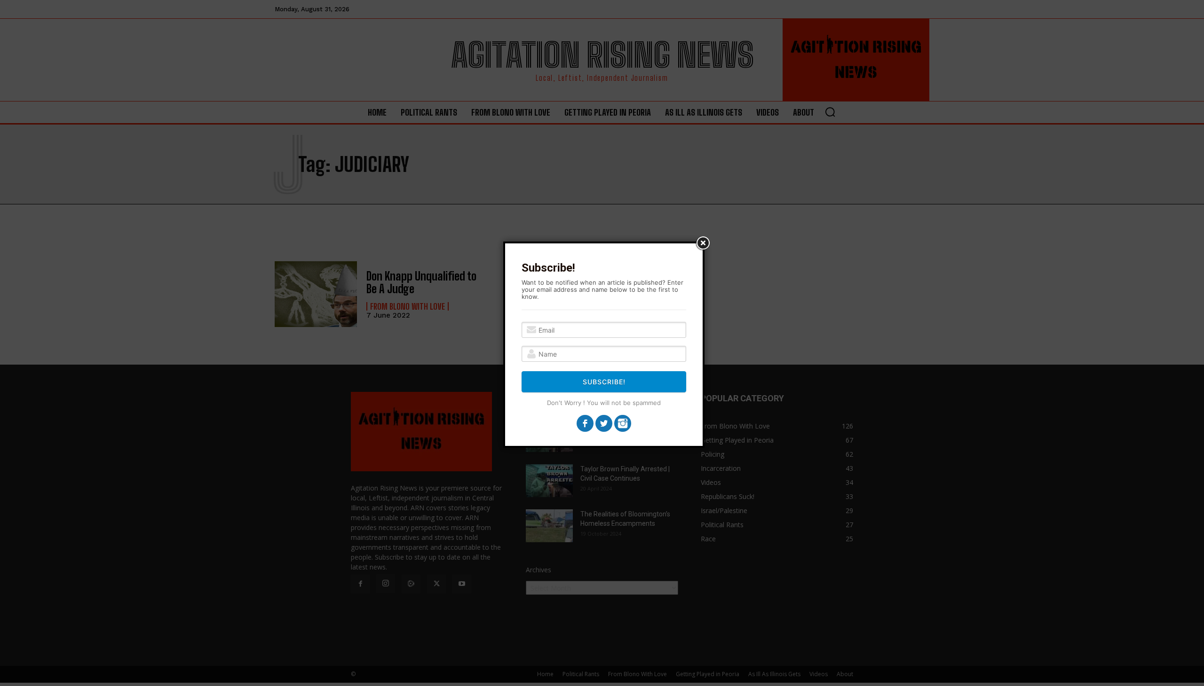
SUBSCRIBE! (604, 382)
